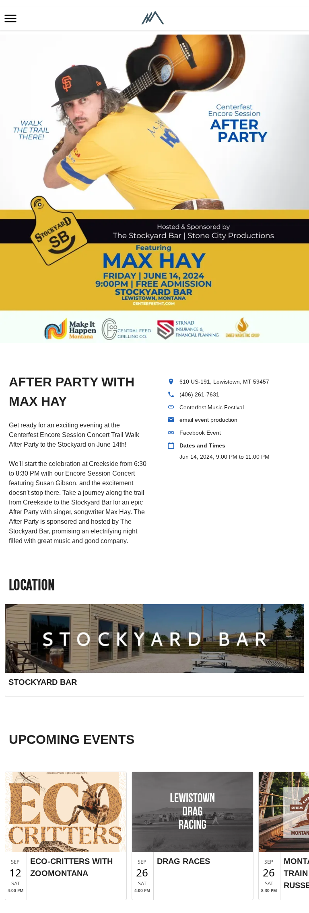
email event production (208, 420)
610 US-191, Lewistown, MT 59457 (224, 381)
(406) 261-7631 (199, 394)
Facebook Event (200, 432)
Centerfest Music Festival (211, 407)
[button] (10, 18)
